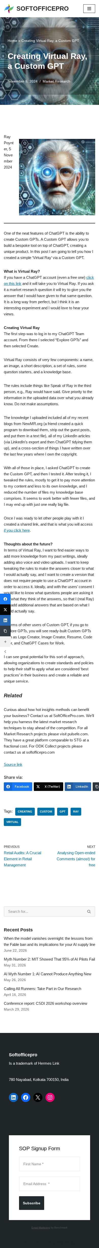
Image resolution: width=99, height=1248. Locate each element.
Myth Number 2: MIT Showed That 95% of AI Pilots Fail (49, 959)
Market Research (56, 81)
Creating (25, 811)
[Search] (89, 911)
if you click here (17, 530)
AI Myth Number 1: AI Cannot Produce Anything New (47, 974)
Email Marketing (40, 1227)
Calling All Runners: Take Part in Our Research (42, 988)
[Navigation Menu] (89, 8)
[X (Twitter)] (5, 609)
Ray (76, 811)
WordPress (66, 1243)
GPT (62, 811)
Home (12, 41)
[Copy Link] (5, 631)
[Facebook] (25, 1097)
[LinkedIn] (13, 1097)
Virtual (12, 821)
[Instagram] (50, 1097)
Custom (46, 811)
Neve (28, 1243)
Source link (13, 764)
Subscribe (31, 1203)
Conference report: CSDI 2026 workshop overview (45, 1003)
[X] (37, 1097)
